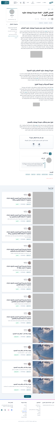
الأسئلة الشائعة (24, 412)
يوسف (46, 31)
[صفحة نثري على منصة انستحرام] (8, 410)
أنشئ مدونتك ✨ (24, 411)
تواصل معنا (25, 415)
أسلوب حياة (38, 406)
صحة (39, 408)
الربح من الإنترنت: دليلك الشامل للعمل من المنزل (34, 410)
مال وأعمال (38, 413)
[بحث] (24, 3)
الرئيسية (25, 405)
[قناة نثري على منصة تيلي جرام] (1, 410)
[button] (12, 24)
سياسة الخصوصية (24, 417)
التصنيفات (38, 2)
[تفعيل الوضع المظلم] (21, 3)
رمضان (49, 9)
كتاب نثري (25, 408)
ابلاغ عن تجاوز (49, 178)
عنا (26, 406)
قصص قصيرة (16, 336)
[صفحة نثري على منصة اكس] (5, 410)
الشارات (25, 414)
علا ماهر (12, 15)
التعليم (39, 412)
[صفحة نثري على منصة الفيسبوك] (12, 410)
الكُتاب (28, 2)
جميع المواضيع (38, 405)
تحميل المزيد (27, 396)
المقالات (44, 2)
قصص (52, 9)
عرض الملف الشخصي (11, 19)
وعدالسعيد (25, 194)
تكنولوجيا (38, 415)
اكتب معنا (25, 409)
